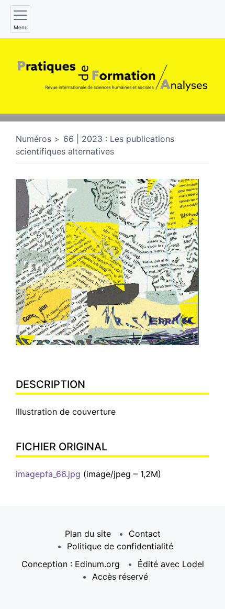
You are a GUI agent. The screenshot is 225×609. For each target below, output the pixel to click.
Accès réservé (120, 576)
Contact (145, 533)
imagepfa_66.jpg (48, 474)
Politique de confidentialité (120, 546)
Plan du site (88, 533)
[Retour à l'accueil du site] (112, 76)
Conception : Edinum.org (70, 564)
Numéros (33, 139)
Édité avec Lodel (171, 564)
